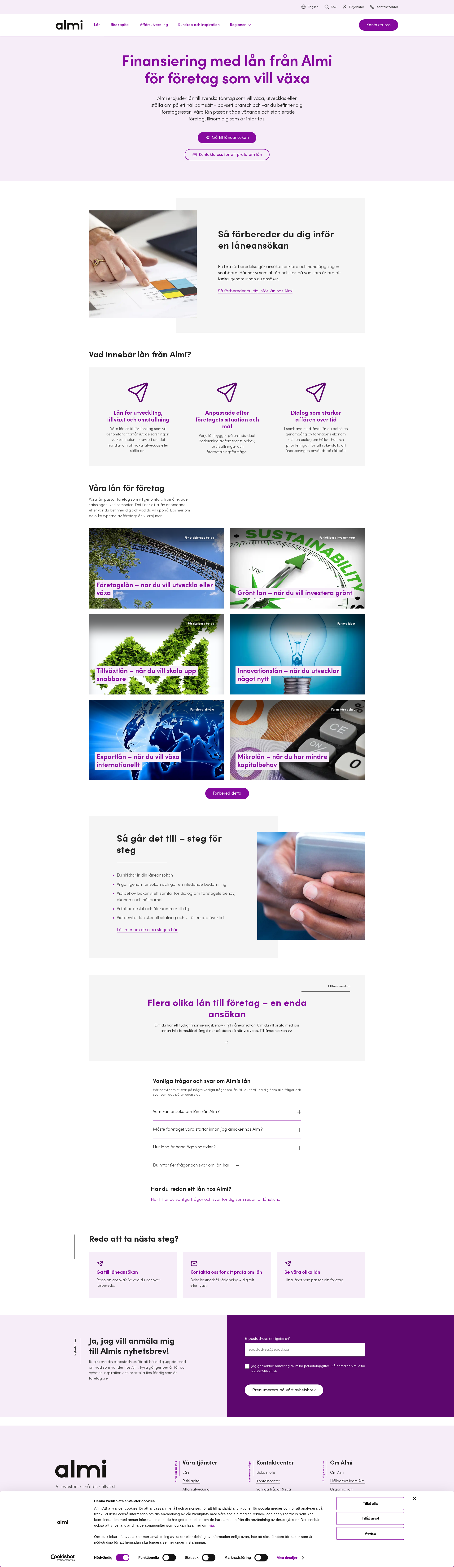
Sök (333, 7)
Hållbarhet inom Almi (347, 1481)
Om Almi (337, 1472)
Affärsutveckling (196, 1489)
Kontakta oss (379, 24)
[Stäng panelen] (414, 1498)
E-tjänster (356, 7)
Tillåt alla (370, 1503)
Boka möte (265, 1472)
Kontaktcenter (387, 7)
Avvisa (370, 1533)
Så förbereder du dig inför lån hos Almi (255, 291)
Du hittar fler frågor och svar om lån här (191, 1165)
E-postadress (267, 1339)
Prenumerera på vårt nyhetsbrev (284, 1390)
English (313, 7)
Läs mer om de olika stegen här (147, 929)
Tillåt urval (370, 1518)
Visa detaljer (287, 1558)
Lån (186, 1472)
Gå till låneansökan (230, 137)
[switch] (169, 1557)
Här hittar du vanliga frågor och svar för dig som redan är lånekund (215, 1199)
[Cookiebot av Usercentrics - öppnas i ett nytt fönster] (62, 1557)
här (211, 1525)
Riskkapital (191, 1481)
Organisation (341, 1489)
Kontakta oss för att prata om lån (230, 154)
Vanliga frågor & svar (274, 1489)
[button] (239, 25)
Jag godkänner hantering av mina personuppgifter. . (308, 1368)
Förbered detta (227, 793)
